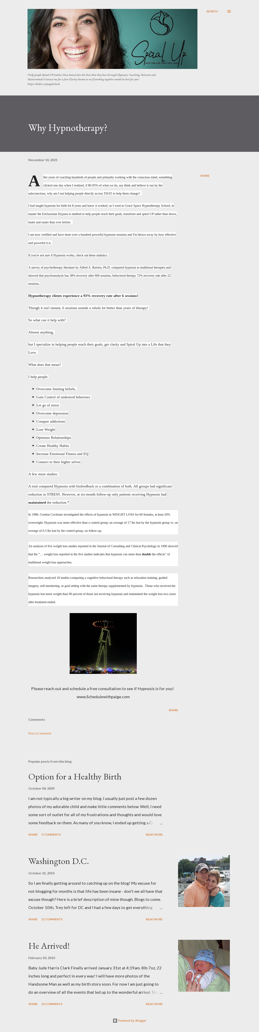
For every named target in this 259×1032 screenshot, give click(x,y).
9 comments (51, 834)
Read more (154, 834)
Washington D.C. (58, 861)
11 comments (51, 919)
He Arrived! (49, 945)
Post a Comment (39, 733)
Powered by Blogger (132, 1020)
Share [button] (205, 175)
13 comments (51, 1004)
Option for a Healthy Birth (74, 776)
